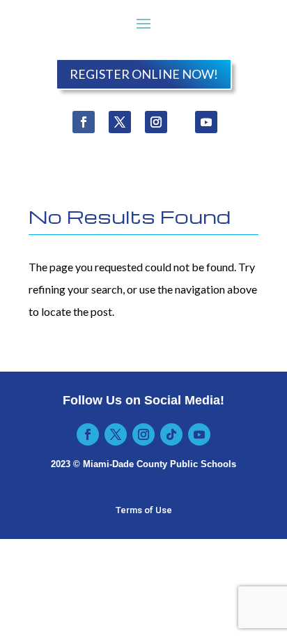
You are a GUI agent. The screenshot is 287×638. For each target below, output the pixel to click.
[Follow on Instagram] (156, 122)
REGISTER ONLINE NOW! (144, 74)
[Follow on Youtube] (206, 122)
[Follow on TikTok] (171, 434)
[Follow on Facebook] (83, 122)
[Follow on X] (120, 122)
